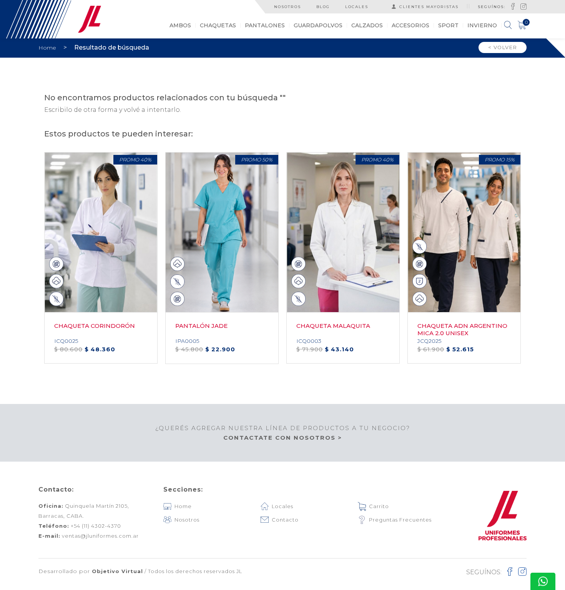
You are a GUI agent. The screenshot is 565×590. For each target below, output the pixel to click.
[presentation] (525, 262)
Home (48, 47)
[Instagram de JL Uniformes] (523, 6)
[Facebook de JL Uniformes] (513, 6)
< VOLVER (502, 47)
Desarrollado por (90, 571)
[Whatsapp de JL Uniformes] (542, 581)
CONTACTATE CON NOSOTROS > (282, 437)
